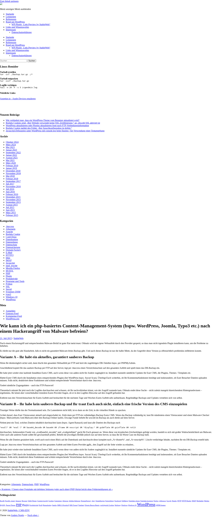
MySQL (9, 271)
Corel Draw (11, 237)
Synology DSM (13, 291)
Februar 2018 (12, 178)
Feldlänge (125, 501)
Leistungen (11, 16)
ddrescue (65, 501)
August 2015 (12, 205)
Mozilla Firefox (13, 268)
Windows (124, 505)
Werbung (118, 505)
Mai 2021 (10, 160)
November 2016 (13, 186)
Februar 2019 (12, 165)
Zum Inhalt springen (9, 1)
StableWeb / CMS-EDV (19, 510)
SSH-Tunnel (73, 505)
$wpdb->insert (10, 501)
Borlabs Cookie (13, 234)
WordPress (11, 299)
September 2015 (13, 202)
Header (174, 501)
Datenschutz (11, 244)
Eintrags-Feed (12, 313)
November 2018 (13, 173)
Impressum (11, 29)
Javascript (10, 263)
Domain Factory (13, 250)
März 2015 (11, 212)
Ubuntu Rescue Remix (92, 505)
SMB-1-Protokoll (63, 505)
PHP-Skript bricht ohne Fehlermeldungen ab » (91, 489)
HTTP (179, 501)
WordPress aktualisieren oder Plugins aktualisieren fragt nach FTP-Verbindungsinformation (47, 125)
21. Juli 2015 (6, 338)
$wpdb (2, 501)
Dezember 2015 (13, 197)
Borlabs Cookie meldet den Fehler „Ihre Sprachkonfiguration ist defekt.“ (39, 128)
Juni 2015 (10, 210)
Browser (24, 501)
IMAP (9, 260)
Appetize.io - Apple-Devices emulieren (18, 98)
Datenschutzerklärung (22, 32)
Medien (206, 501)
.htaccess (10, 226)
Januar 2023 (11, 150)
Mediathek (200, 501)
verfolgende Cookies (107, 505)
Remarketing (47, 505)
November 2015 (13, 199)
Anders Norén (17, 515)
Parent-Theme (10, 505)
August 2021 (12, 157)
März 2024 (11, 144)
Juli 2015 (10, 207)
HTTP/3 (9, 255)
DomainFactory (86, 501)
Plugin (9, 276)
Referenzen (11, 19)
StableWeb (18, 338)
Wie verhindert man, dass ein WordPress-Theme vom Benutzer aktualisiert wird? (42, 120)
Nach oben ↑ (33, 515)
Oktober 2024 (12, 142)
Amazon (18, 501)
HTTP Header (186, 501)
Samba (54, 505)
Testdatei (81, 505)
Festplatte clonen (134, 501)
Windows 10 (11, 297)
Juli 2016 (10, 189)
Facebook (117, 501)
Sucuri (9, 289)
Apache (9, 231)
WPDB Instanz (161, 505)
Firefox (156, 501)
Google (168, 501)
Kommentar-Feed (14, 316)
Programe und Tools (15, 281)
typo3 (8, 294)
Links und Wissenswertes (17, 27)
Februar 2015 (12, 215)
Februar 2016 (12, 194)
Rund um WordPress (15, 22)
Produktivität (12, 278)
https (8, 258)
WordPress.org (12, 318)
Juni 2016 (10, 191)
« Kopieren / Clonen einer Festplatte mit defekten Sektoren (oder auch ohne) (35, 489)
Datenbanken (12, 239)
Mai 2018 (10, 176)
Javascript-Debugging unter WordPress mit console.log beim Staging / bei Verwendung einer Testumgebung (55, 130)
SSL (8, 286)
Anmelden (10, 311)
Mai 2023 (10, 147)
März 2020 (11, 163)
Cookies (51, 501)
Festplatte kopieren (146, 501)
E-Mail (9, 252)
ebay (93, 501)
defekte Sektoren (74, 501)
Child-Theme (32, 501)
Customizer (58, 501)
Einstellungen (100, 501)
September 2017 (13, 181)
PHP (8, 273)
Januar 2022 (11, 155)
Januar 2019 (11, 168)
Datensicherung (13, 247)
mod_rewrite (11, 265)
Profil (40, 505)
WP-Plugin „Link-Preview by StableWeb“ (31, 24)
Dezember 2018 (13, 171)
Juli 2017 (10, 184)
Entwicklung (109, 501)
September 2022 (13, 152)
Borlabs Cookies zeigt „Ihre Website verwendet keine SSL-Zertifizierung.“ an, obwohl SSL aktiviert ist (53, 123)
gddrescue (162, 501)
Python (9, 284)
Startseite (10, 14)
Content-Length (42, 501)
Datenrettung (12, 242)
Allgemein (10, 229)
